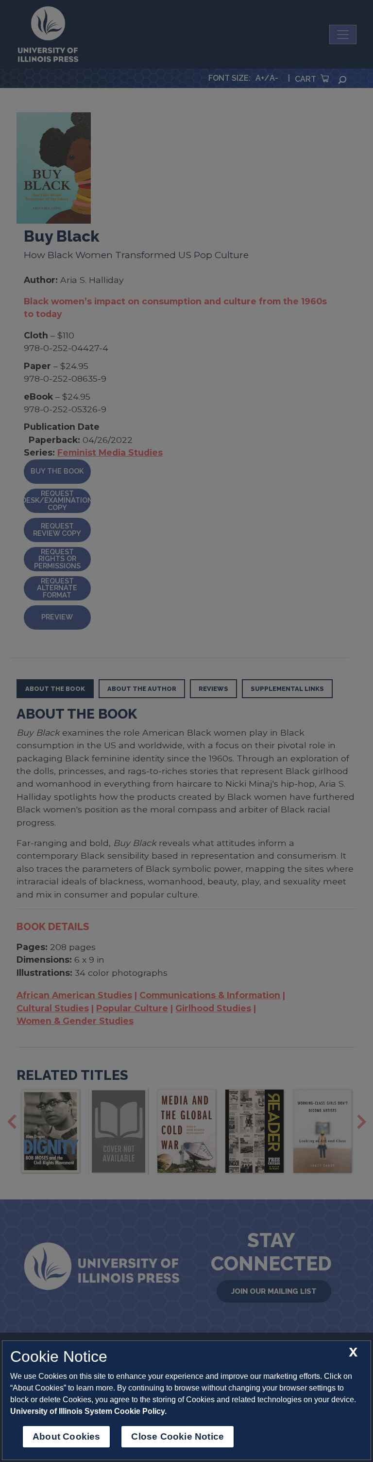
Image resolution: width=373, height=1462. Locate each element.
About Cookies (66, 1436)
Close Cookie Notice (177, 1436)
